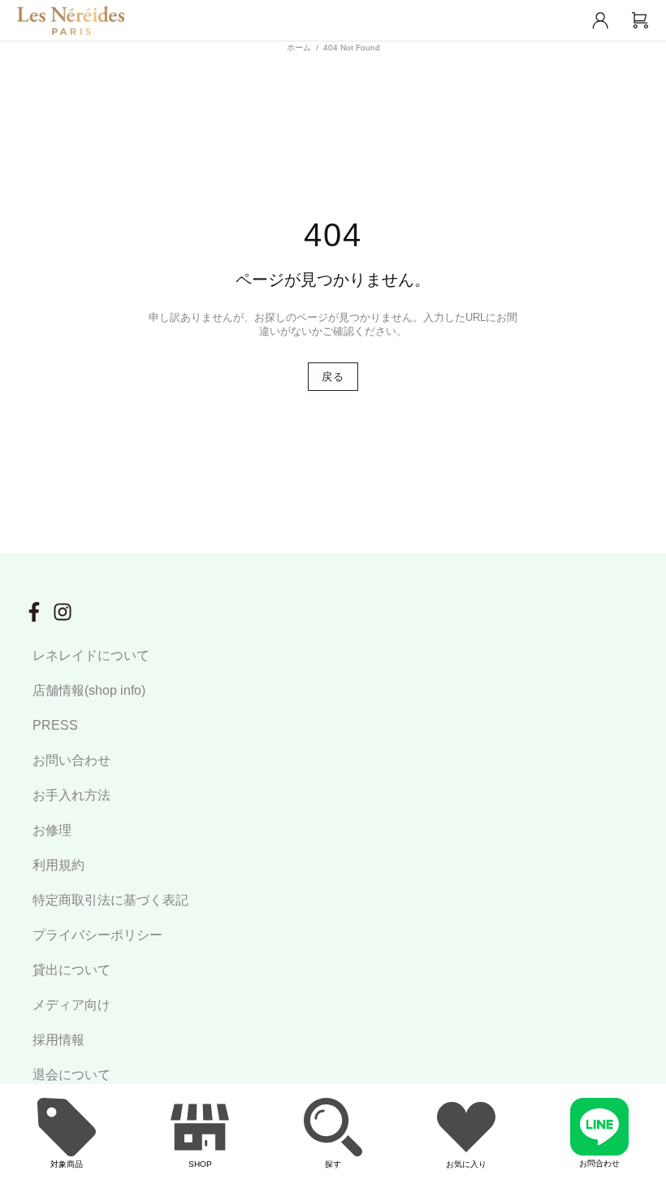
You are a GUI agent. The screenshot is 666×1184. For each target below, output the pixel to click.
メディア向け (71, 1005)
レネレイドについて (90, 655)
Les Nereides (70, 20)
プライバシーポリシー (97, 935)
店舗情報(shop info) (88, 690)
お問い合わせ (71, 760)
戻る (333, 377)
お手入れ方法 (71, 795)
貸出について (71, 970)
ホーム (299, 47)
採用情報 (58, 1040)
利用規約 (58, 865)
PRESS (55, 725)
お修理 (51, 830)
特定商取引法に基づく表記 (110, 900)
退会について (71, 1075)
